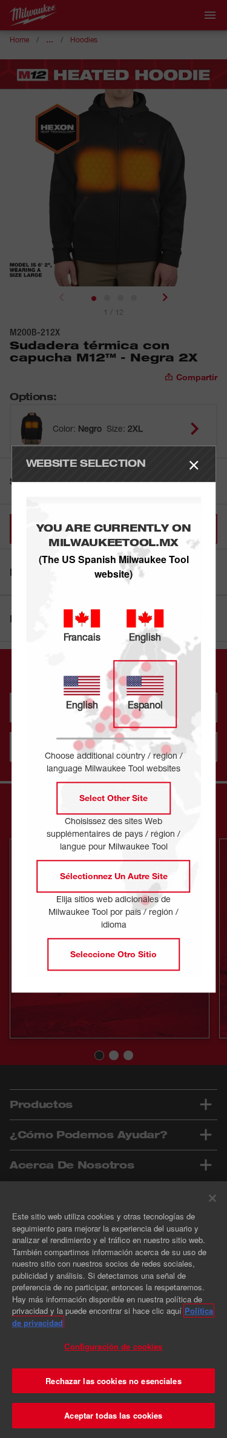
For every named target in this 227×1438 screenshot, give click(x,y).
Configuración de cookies (113, 1346)
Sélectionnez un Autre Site (114, 876)
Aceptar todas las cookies (113, 1415)
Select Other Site (113, 798)
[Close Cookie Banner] (212, 1198)
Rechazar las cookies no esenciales (113, 1381)
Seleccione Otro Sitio (113, 954)
